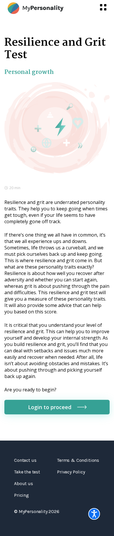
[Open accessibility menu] (94, 514)
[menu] (103, 7)
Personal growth (29, 72)
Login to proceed (49, 407)
